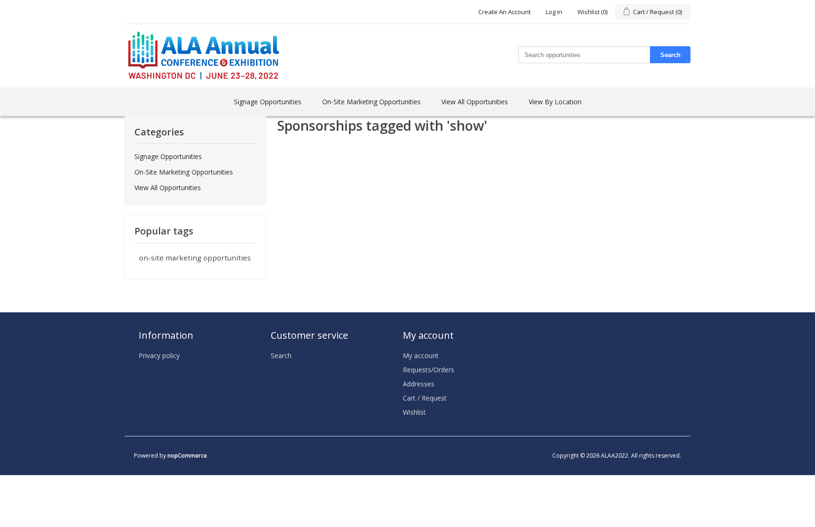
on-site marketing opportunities (195, 257)
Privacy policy (159, 355)
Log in (554, 12)
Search (670, 55)
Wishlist (414, 412)
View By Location (555, 101)
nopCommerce (187, 456)
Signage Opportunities (267, 101)
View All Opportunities (474, 101)
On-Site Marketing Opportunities (371, 101)
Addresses (418, 383)
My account (421, 355)
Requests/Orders (428, 369)
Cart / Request (425, 397)
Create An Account (504, 12)
